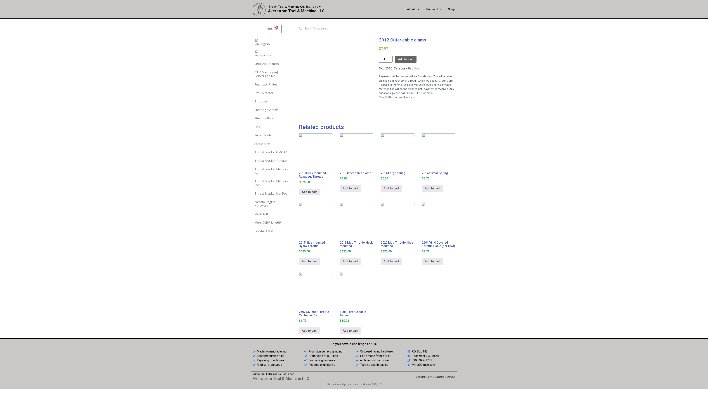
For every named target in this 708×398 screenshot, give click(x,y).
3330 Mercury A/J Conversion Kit (266, 74)
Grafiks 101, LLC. (372, 384)
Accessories (262, 144)
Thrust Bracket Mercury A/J (271, 171)
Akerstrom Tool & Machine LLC (296, 11)
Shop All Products (266, 64)
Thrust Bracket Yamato (270, 161)
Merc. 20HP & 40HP (267, 223)
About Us (413, 9)
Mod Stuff (261, 214)
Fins (257, 127)
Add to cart (406, 59)
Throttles (261, 101)
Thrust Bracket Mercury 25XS (271, 183)
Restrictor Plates (265, 84)
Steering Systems (266, 110)
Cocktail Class (263, 231)
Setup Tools (262, 135)
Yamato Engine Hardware (264, 204)
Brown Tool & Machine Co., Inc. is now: (295, 6)
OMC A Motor (263, 93)
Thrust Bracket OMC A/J (271, 152)
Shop (451, 9)
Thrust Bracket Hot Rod (270, 193)
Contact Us (433, 9)
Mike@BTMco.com (390, 97)
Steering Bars (263, 118)
